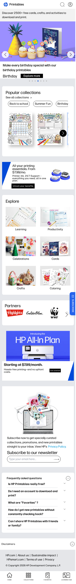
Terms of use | (35, 559)
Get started (55, 370)
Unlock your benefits (23, 186)
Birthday (62, 103)
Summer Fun (43, 103)
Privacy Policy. (57, 446)
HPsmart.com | (16, 559)
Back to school (19, 103)
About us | (24, 555)
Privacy (49, 559)
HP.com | (12, 555)
